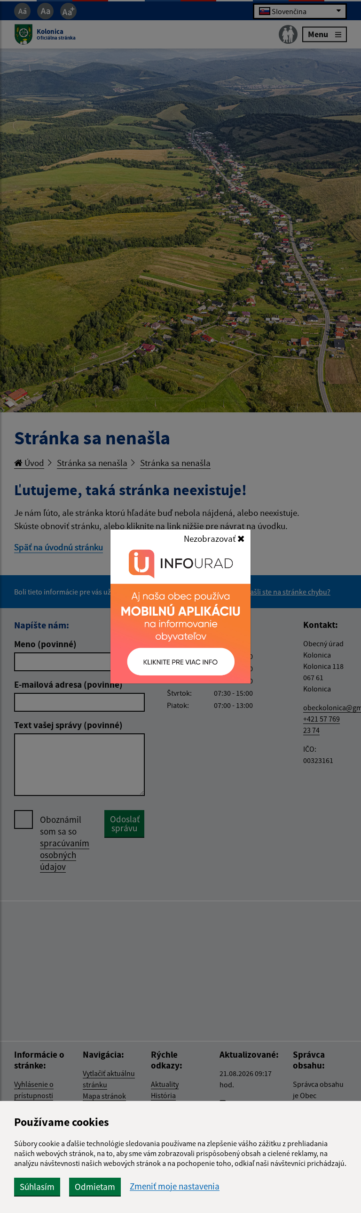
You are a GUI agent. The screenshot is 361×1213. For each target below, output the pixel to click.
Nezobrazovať (210, 538)
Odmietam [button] (95, 1186)
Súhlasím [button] (37, 1186)
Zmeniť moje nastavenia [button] (175, 1186)
